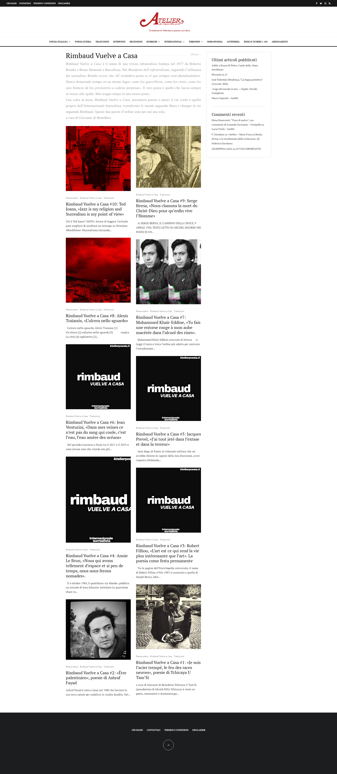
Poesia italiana (58, 41)
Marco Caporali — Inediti (225, 98)
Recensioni (136, 41)
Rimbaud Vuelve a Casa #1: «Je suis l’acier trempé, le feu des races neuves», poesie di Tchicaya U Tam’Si (168, 670)
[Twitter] (321, 3)
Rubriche (152, 41)
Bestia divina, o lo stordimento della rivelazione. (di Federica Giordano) (237, 139)
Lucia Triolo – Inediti (223, 129)
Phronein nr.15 (219, 74)
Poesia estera (83, 41)
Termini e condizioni (44, 3)
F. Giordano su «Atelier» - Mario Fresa (232, 134)
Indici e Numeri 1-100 (255, 41)
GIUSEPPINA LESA (222, 148)
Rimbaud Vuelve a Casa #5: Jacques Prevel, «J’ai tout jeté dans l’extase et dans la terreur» (168, 439)
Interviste (119, 41)
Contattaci (25, 3)
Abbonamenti (280, 41)
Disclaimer (64, 3)
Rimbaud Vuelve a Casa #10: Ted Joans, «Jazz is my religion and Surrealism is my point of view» (96, 209)
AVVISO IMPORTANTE (248, 148)
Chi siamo (11, 3)
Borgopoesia (215, 41)
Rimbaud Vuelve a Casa (91, 198)
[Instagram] (325, 3)
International (173, 41)
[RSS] (330, 3)
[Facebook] (317, 3)
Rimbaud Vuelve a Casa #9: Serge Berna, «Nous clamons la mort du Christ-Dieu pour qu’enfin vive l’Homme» (166, 208)
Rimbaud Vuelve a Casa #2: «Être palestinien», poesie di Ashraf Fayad (96, 677)
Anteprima (233, 41)
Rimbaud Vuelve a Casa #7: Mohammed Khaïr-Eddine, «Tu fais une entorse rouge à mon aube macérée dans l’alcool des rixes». (168, 325)
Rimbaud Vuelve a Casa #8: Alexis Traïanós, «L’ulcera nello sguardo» (97, 318)
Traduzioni (102, 41)
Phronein (194, 41)
